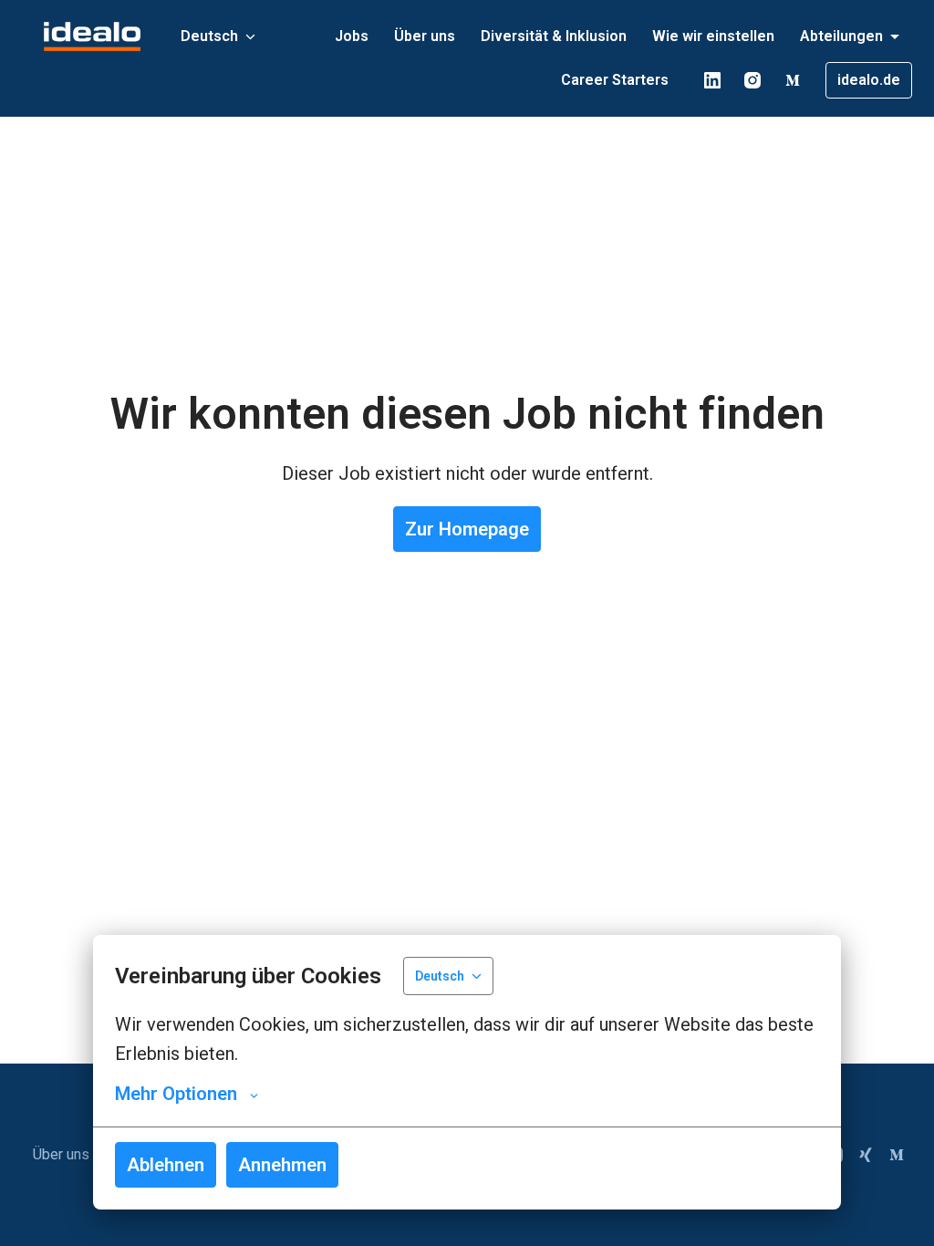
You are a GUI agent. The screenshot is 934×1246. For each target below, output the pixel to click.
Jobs (351, 36)
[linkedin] (712, 80)
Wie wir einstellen (713, 36)
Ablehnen (165, 1165)
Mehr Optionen (176, 1094)
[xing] (865, 1154)
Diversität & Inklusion (554, 36)
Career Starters (615, 79)
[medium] (792, 80)
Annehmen (282, 1165)
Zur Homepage (467, 529)
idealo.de (868, 79)
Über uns (424, 36)
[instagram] (752, 80)
